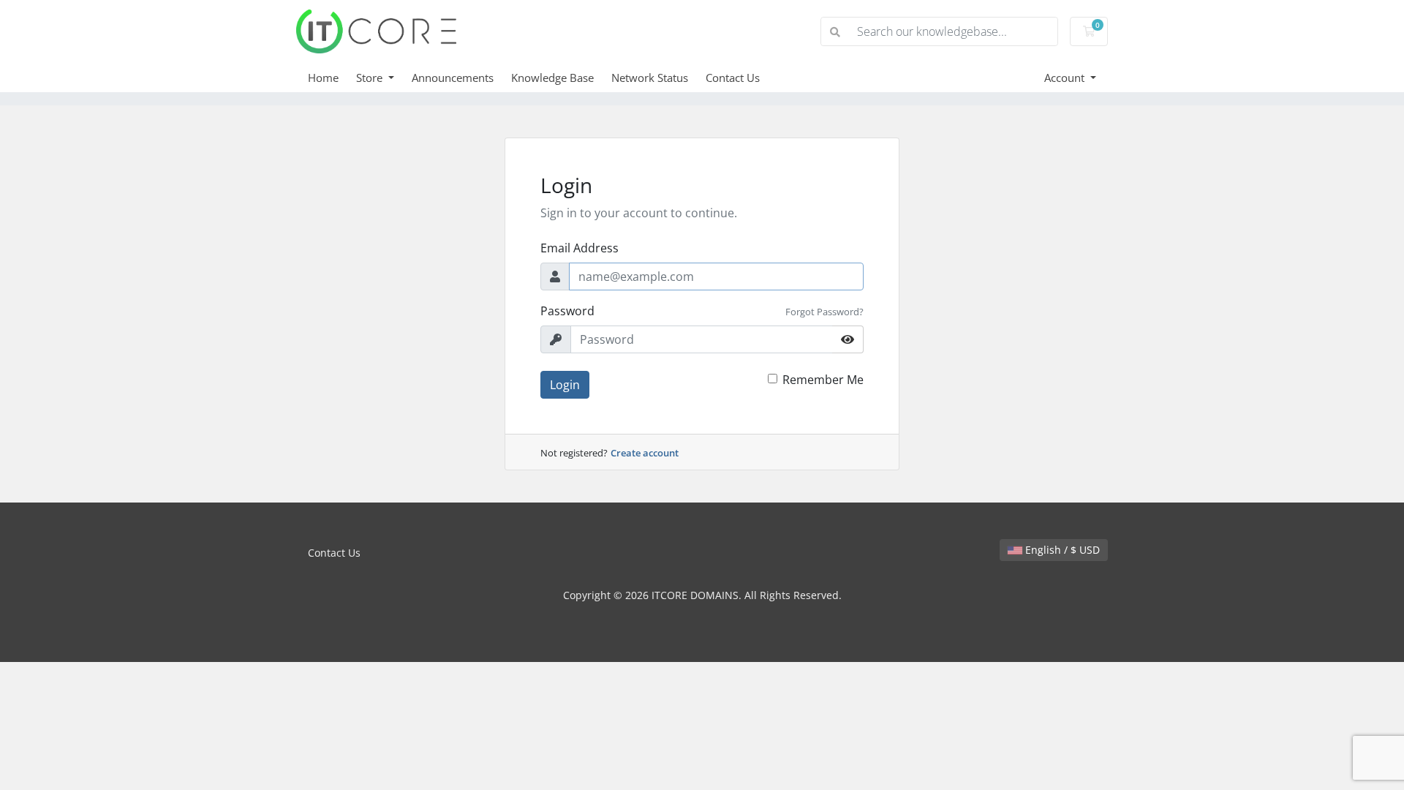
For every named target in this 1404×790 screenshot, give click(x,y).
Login (565, 385)
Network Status (649, 77)
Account (1065, 77)
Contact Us (733, 77)
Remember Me (823, 380)
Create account (645, 452)
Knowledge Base (552, 77)
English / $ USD (1061, 550)
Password (567, 311)
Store (370, 77)
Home (323, 77)
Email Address (579, 248)
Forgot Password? (824, 311)
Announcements (453, 77)
